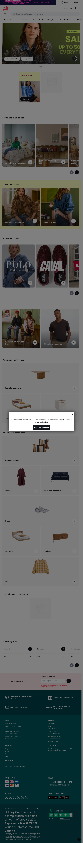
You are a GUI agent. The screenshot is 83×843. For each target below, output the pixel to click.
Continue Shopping (41, 428)
